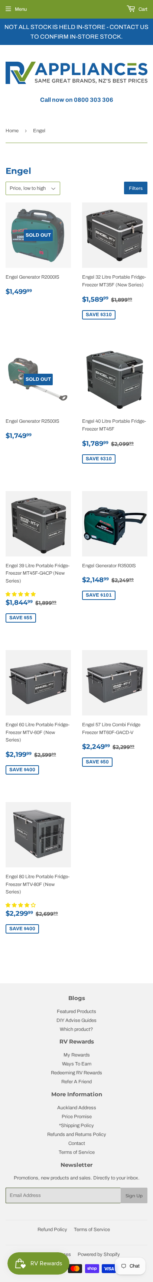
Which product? (76, 1029)
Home (12, 130)
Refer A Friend (76, 1081)
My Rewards (77, 1055)
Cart (142, 9)
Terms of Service (77, 1152)
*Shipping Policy (76, 1125)
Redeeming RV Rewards (76, 1072)
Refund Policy (52, 1229)
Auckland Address (76, 1107)
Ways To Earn (76, 1064)
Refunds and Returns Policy (76, 1134)
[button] (21, 594)
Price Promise (77, 1116)
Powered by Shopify (99, 1254)
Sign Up (134, 1195)
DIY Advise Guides (76, 1020)
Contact (76, 1143)
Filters (136, 188)
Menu (21, 9)
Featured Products (76, 1011)
